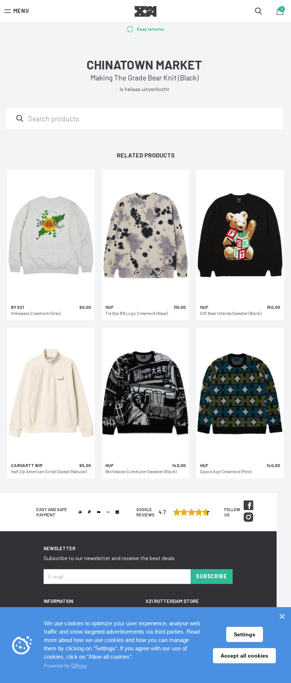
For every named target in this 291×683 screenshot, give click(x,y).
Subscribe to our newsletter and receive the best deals (109, 558)
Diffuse (79, 666)
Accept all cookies (244, 656)
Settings (244, 634)
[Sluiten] (282, 616)
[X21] (145, 12)
